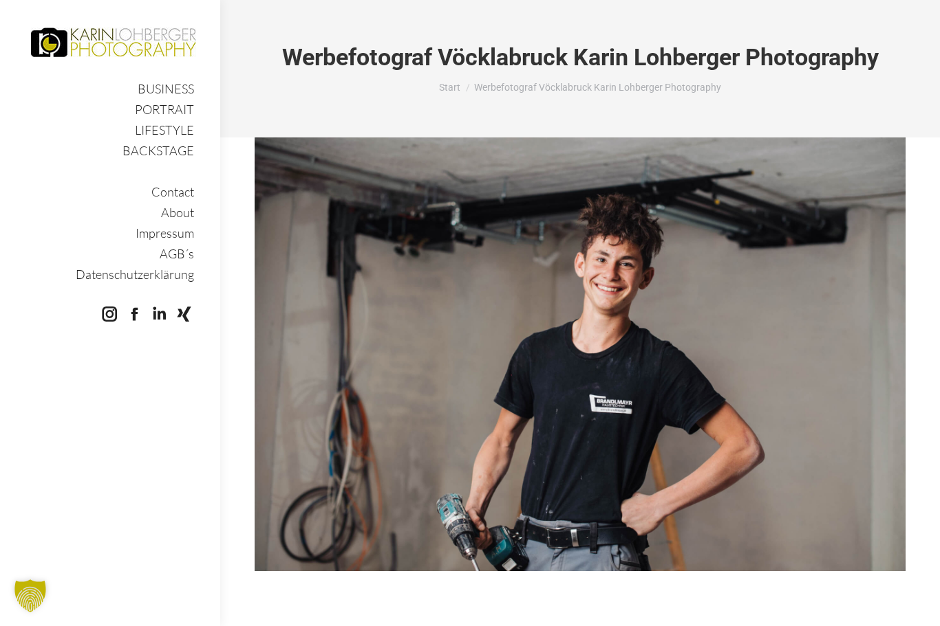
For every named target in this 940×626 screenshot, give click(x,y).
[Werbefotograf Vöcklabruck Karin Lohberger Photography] (580, 354)
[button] (30, 596)
